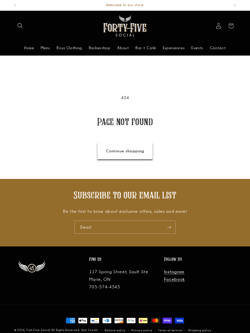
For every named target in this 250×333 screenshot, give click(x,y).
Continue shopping (125, 151)
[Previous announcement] (15, 5)
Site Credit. (90, 330)
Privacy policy (142, 330)
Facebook (174, 279)
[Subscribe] (169, 227)
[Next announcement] (234, 5)
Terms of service (170, 330)
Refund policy (115, 330)
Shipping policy (199, 330)
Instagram (174, 271)
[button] (20, 26)
